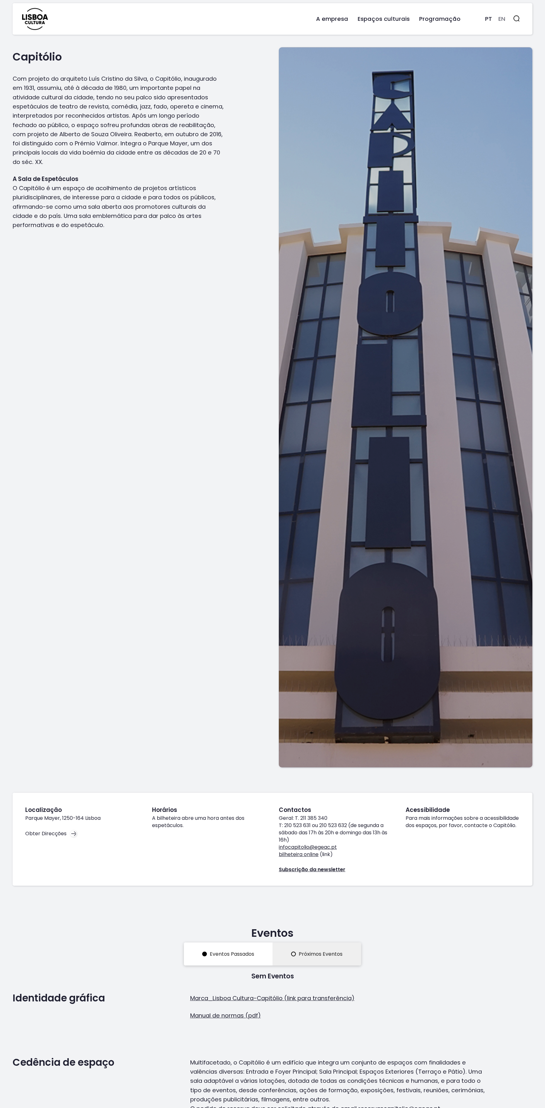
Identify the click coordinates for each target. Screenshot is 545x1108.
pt (488, 19)
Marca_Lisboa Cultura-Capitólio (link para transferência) (272, 998)
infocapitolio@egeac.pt (308, 847)
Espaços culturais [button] (384, 19)
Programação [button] (439, 19)
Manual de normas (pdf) (225, 1015)
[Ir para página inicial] (35, 19)
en (501, 19)
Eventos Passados (231, 954)
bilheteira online (299, 854)
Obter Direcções (46, 833)
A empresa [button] (332, 19)
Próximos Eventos (320, 954)
